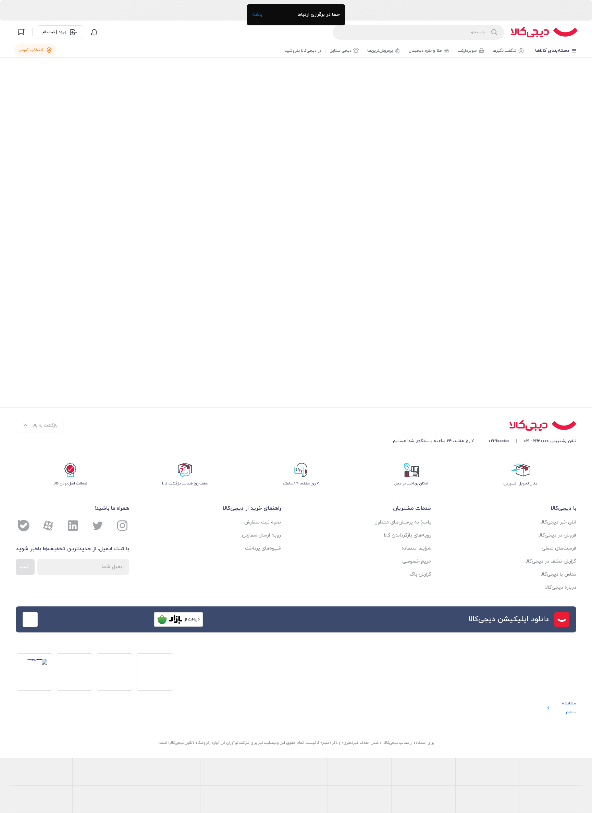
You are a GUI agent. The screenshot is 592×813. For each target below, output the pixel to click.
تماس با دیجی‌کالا (558, 574)
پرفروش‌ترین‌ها (380, 50)
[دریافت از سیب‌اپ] (70, 619)
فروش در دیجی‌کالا (557, 535)
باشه (257, 14)
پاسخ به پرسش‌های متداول (402, 522)
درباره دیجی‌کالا (560, 587)
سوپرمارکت (467, 50)
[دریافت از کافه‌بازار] (178, 619)
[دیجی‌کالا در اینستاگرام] (122, 525)
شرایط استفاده (416, 548)
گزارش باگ (420, 574)
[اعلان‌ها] (94, 32)
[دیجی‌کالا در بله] (23, 525)
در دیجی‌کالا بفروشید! (302, 50)
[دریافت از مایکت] (124, 619)
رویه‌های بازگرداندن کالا (407, 535)
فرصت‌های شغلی (559, 548)
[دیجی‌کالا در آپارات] (48, 525)
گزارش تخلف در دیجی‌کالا (550, 561)
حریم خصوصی (416, 561)
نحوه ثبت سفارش (262, 522)
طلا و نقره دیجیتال (425, 50)
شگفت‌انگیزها (505, 50)
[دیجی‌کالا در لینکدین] (73, 525)
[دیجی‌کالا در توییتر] (97, 525)
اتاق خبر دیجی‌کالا (558, 522)
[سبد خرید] (21, 32)
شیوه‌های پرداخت (263, 548)
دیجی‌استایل (341, 50)
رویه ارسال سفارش (261, 535)
